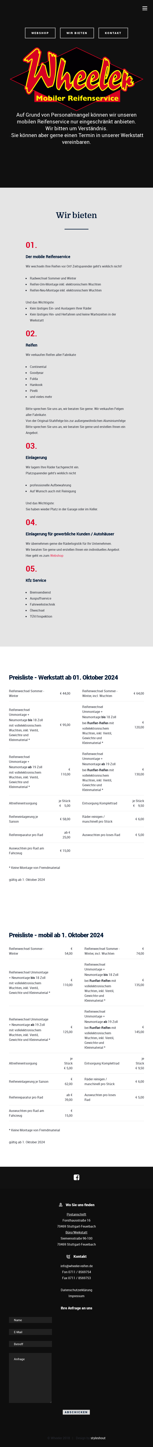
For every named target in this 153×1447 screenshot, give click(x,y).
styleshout (98, 1438)
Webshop (40, 33)
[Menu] (145, 8)
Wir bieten (77, 33)
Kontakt (113, 33)
